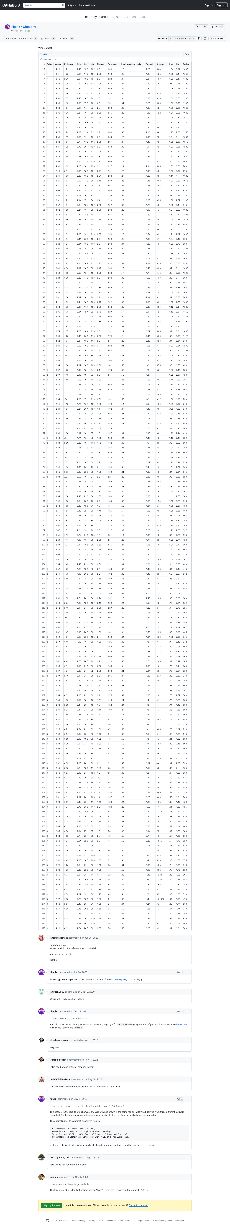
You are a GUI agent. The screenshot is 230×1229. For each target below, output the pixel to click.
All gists (72, 5)
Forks (68, 38)
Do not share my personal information (168, 1220)
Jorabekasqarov (59, 1040)
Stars (49, 38)
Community (111, 1220)
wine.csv (29, 27)
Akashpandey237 (59, 1157)
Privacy (81, 1220)
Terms (73, 1220)
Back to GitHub (87, 5)
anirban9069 (57, 991)
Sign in (209, 5)
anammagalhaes (59, 937)
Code (13, 38)
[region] (115, 494)
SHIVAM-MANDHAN (61, 1079)
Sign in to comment (138, 1205)
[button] (199, 38)
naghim (54, 1177)
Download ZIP (216, 38)
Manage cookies (142, 1220)
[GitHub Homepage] (47, 1221)
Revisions (29, 38)
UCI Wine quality (118, 979)
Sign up (221, 5)
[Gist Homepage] (11, 5)
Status (100, 1220)
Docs (120, 1220)
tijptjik (15, 27)
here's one (181, 1024)
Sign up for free (52, 1205)
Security (91, 1220)
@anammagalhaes (68, 979)
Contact (128, 1220)
